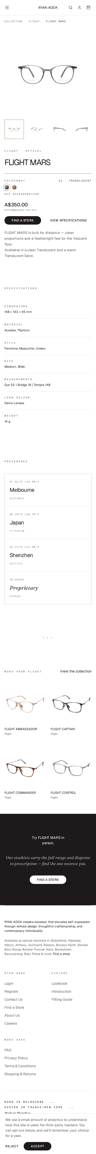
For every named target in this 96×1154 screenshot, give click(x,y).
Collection (13, 21)
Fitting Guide (62, 999)
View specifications (68, 220)
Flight (34, 21)
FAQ (7, 1050)
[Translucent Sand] (14, 187)
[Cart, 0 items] (88, 7)
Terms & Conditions (20, 1066)
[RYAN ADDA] (48, 7)
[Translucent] (6, 187)
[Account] (79, 7)
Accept (37, 1146)
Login (8, 983)
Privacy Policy (16, 1058)
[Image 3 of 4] (59, 129)
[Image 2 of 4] (36, 129)
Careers (10, 1023)
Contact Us (13, 999)
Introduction (61, 991)
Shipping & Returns (20, 1074)
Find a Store (14, 1007)
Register (11, 991)
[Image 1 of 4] (14, 129)
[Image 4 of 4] (82, 129)
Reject (11, 1146)
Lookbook (59, 983)
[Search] (70, 7)
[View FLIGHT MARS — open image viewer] (48, 73)
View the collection (76, 671)
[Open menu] (7, 7)
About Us (12, 1015)
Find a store (23, 220)
